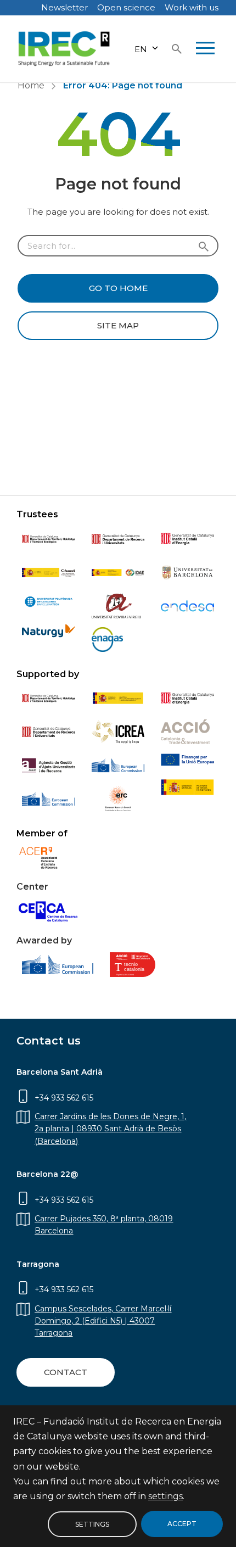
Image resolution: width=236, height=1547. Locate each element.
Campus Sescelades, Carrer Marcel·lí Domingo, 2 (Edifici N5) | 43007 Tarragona (103, 1321)
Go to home (118, 288)
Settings (92, 1524)
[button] (147, 49)
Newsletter (64, 7)
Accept (181, 1524)
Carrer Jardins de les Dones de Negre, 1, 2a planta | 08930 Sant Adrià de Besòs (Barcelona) (110, 1129)
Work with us (191, 7)
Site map (118, 325)
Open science (126, 7)
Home (31, 85)
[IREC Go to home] (64, 49)
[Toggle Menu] (205, 49)
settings (165, 1496)
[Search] (176, 48)
